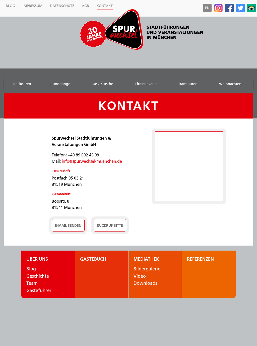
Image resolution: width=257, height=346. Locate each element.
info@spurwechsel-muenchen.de (92, 161)
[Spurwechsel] (153, 29)
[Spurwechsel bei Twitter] (240, 8)
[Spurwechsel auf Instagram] (218, 8)
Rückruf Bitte (110, 225)
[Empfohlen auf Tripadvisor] (251, 8)
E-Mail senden (68, 225)
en (207, 8)
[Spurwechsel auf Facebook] (229, 8)
